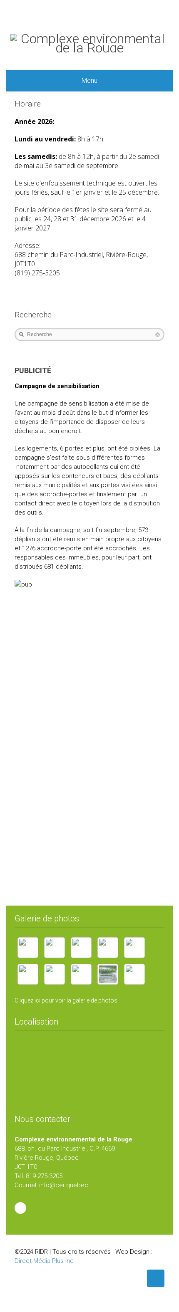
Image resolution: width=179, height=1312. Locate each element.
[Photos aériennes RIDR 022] (81, 974)
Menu (89, 80)
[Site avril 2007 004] (54, 947)
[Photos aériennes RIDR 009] (134, 974)
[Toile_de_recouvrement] (27, 947)
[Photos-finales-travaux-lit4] (107, 947)
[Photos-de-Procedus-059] (27, 974)
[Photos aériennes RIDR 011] (107, 974)
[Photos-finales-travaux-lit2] (134, 947)
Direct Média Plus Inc (44, 1261)
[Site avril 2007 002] (81, 947)
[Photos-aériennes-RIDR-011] (54, 974)
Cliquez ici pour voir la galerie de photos (66, 1000)
